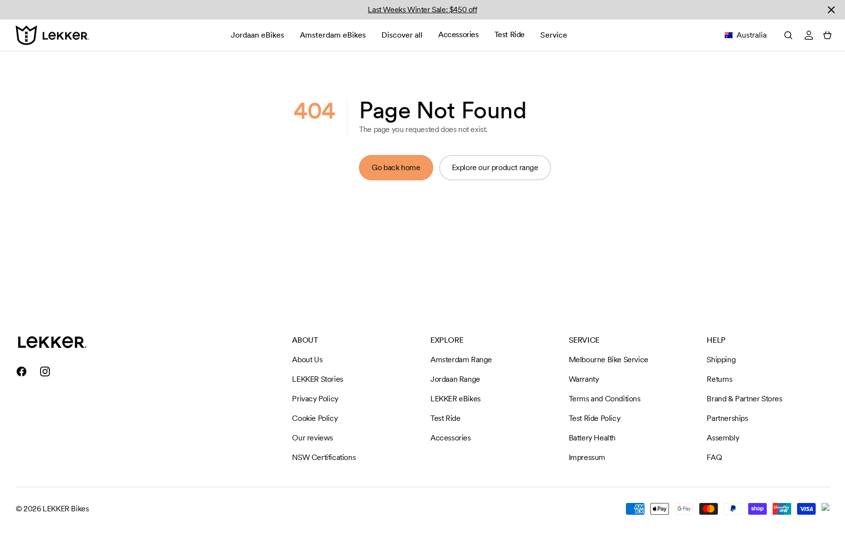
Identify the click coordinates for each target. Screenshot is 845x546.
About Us (307, 359)
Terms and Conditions (605, 398)
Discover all (401, 35)
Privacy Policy (315, 398)
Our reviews (312, 437)
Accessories (458, 34)
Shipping (721, 359)
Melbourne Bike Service (608, 359)
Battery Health (592, 437)
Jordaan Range (455, 379)
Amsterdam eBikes (333, 35)
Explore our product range (495, 167)
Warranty (584, 379)
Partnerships (727, 418)
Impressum (587, 457)
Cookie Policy (314, 418)
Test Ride (509, 34)
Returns (719, 379)
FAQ (714, 457)
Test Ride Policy (595, 418)
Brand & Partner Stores (744, 398)
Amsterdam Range (461, 359)
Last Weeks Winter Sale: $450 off (422, 9)
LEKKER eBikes (455, 398)
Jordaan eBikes (257, 35)
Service (553, 35)
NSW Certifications (324, 457)
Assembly (723, 437)
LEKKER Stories (317, 379)
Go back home (396, 167)
